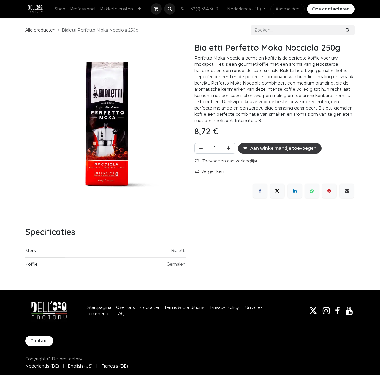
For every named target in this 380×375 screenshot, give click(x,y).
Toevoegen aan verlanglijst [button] (229, 161)
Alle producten (40, 30)
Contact (39, 340)
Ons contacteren (331, 9)
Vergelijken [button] (212, 171)
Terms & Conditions (184, 307)
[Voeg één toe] (228, 148)
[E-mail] (347, 191)
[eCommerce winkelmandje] (156, 9)
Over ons (125, 307)
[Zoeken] (348, 30)
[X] (277, 191)
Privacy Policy (224, 307)
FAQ (120, 313)
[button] (169, 9)
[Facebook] (260, 191)
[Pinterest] (329, 191)
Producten (149, 307)
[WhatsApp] (312, 191)
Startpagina (99, 307)
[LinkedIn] (295, 191)
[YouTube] (349, 310)
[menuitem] (60, 9)
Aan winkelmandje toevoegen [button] (282, 148)
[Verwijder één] (201, 148)
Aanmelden (288, 9)
